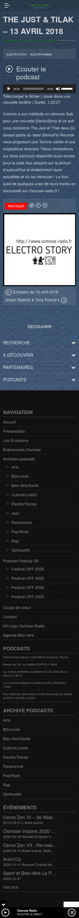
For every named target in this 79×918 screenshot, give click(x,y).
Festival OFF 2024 (27, 587)
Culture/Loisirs (24, 494)
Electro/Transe (41, 54)
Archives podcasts (19, 459)
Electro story (16, 54)
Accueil (9, 422)
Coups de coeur (17, 607)
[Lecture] (9, 89)
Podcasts (14, 379)
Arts (15, 467)
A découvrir (18, 355)
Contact (10, 616)
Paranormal (21, 522)
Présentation (14, 431)
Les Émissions (16, 440)
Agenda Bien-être (18, 635)
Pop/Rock (20, 531)
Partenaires (18, 367)
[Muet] (58, 89)
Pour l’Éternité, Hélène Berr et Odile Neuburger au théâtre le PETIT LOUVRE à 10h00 (37, 696)
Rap (15, 541)
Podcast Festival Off (20, 561)
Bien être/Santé (25, 485)
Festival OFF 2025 (27, 578)
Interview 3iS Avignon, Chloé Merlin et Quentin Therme (35, 657)
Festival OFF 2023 (27, 596)
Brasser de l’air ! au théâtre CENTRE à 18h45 (30, 664)
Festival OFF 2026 (27, 569)
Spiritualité (20, 550)
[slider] (67, 88)
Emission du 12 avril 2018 (35, 291)
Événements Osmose (22, 449)
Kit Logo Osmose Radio (24, 626)
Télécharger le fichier (21, 96)
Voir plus (10, 887)
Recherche (16, 342)
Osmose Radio (27, 910)
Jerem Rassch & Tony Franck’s (33, 299)
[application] (39, 88)
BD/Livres (20, 476)
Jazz (15, 513)
